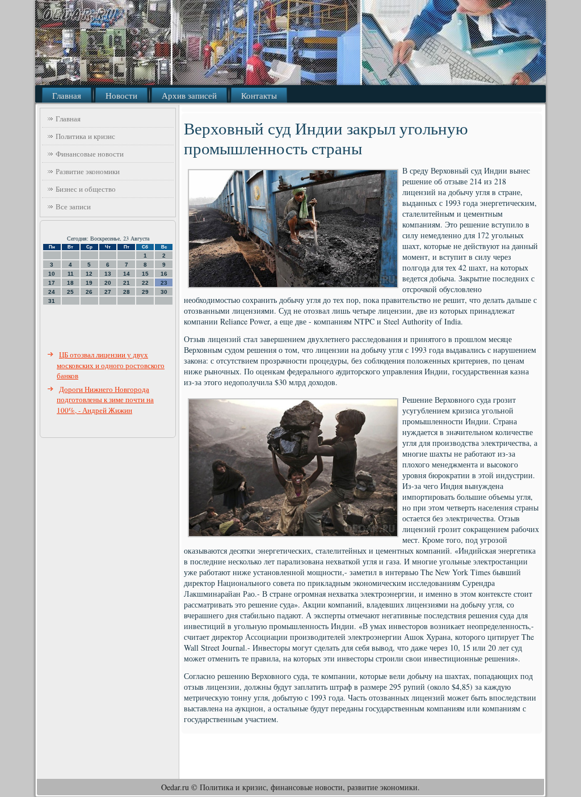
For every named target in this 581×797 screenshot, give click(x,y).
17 (51, 283)
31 (51, 301)
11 (71, 274)
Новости (121, 95)
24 (51, 292)
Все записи (73, 206)
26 (89, 292)
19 (89, 283)
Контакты (259, 95)
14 (126, 274)
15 (145, 274)
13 (107, 274)
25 (70, 292)
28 (126, 292)
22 (145, 283)
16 (164, 274)
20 (107, 283)
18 (70, 283)
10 (51, 274)
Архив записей (189, 95)
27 (107, 292)
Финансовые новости (90, 154)
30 (164, 292)
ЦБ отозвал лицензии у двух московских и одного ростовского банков (111, 365)
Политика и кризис (85, 136)
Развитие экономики (88, 171)
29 (145, 292)
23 (164, 283)
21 (126, 283)
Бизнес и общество (86, 189)
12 (89, 274)
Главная (66, 95)
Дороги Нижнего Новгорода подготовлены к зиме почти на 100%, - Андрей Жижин (105, 399)
